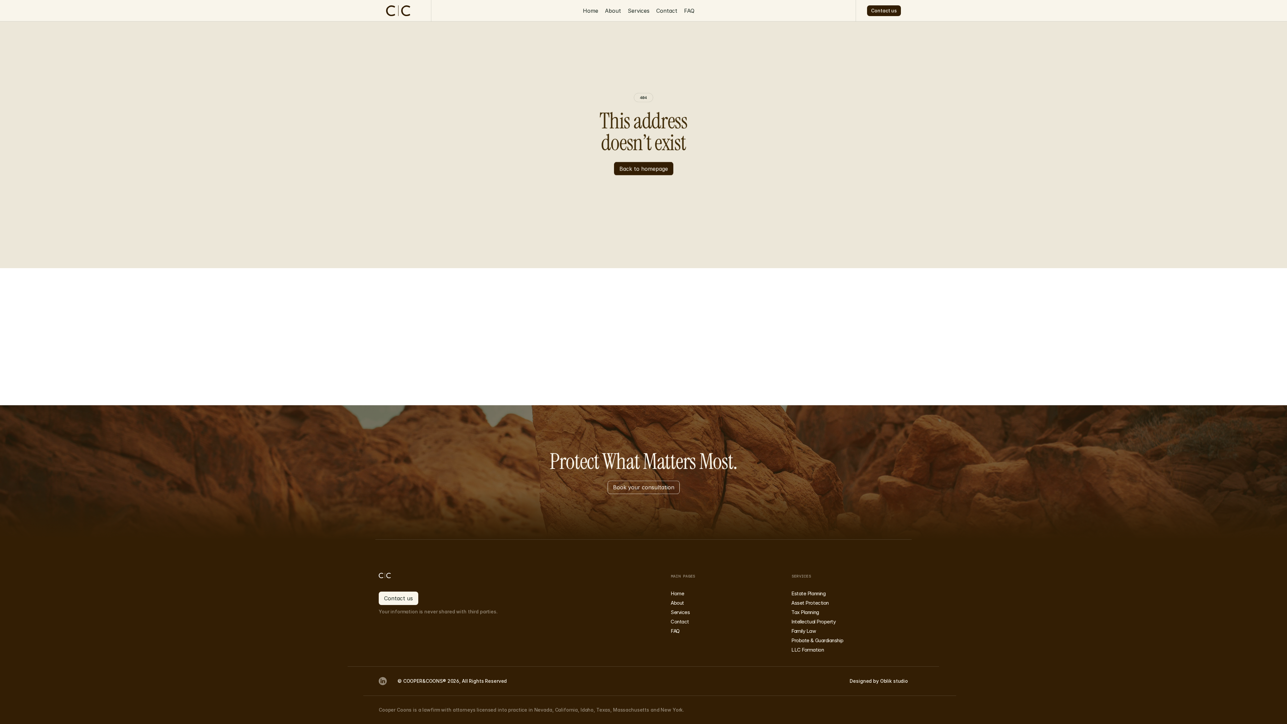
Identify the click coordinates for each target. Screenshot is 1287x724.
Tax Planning (805, 612)
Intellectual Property (813, 621)
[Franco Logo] (398, 575)
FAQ (689, 10)
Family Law (803, 631)
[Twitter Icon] (383, 681)
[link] (383, 681)
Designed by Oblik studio (879, 681)
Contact (666, 10)
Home (590, 10)
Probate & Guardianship (817, 640)
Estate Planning (808, 593)
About (613, 10)
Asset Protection (810, 603)
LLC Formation (807, 650)
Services (639, 10)
